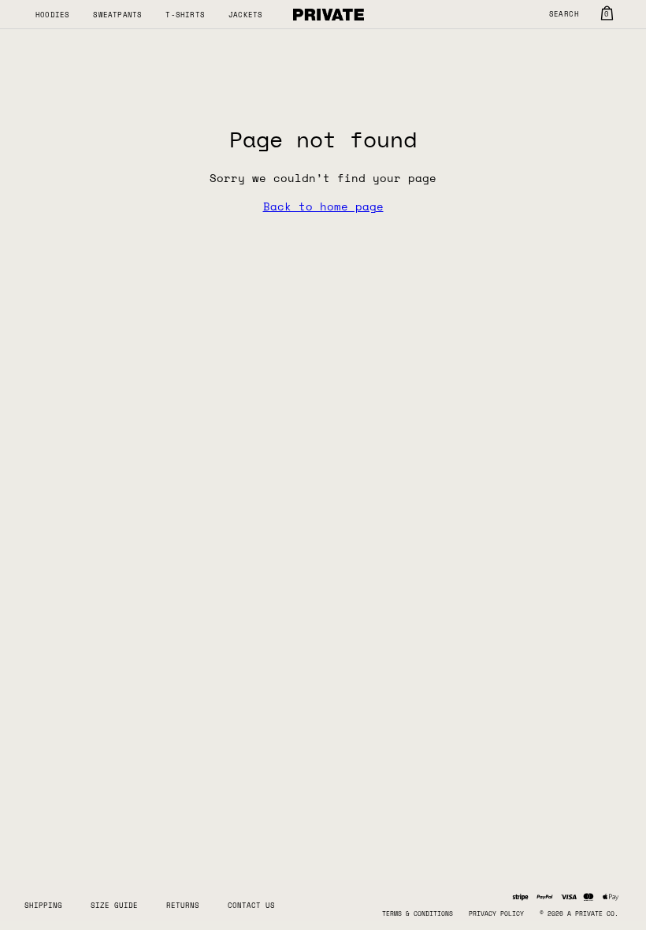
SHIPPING (43, 905)
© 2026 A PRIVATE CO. (579, 913)
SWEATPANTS (117, 14)
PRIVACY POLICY (496, 913)
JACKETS (245, 14)
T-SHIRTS (185, 14)
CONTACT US (251, 905)
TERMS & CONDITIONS (417, 913)
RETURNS (182, 905)
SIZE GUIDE (114, 905)
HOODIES (52, 14)
